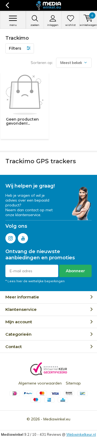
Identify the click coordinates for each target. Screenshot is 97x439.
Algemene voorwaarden (40, 383)
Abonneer (75, 270)
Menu (13, 25)
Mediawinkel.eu (56, 419)
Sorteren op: (42, 62)
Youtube (23, 238)
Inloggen (52, 25)
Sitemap (73, 383)
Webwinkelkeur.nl (81, 434)
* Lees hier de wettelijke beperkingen (35, 281)
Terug (7, 5)
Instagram (10, 238)
